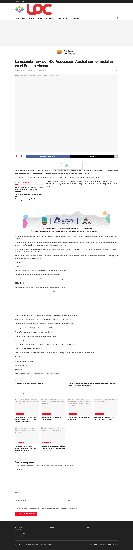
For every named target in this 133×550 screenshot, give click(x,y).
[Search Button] (117, 18)
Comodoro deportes (37, 373)
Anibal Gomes (21, 70)
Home (17, 18)
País (45, 18)
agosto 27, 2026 (20, 424)
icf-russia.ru (18, 528)
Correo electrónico (21, 500)
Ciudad (23, 18)
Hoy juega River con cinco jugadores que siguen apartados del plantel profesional (25, 448)
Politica (31, 18)
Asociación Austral (24, 373)
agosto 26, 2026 (99, 422)
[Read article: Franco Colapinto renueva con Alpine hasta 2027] (53, 407)
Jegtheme (49, 544)
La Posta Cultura (72, 18)
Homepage (115, 544)
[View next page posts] (31, 206)
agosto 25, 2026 (46, 450)
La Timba (23, 1)
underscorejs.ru (19, 536)
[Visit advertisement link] (66, 53)
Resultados (49, 373)
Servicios (17, 1)
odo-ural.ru (18, 530)
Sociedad (39, 18)
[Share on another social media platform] (116, 156)
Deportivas (60, 18)
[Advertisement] (66, 33)
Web (69, 500)
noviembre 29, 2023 (33, 70)
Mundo (51, 18)
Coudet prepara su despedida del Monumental (25, 200)
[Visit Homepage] (34, 9)
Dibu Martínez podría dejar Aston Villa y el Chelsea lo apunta (105, 418)
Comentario (19, 470)
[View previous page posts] (27, 206)
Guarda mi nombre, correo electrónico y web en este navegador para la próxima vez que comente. (47, 509)
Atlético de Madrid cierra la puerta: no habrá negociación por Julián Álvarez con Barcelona (29, 189)
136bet (52, 528)
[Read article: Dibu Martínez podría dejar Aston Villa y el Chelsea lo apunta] (106, 407)
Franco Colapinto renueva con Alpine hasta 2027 (28, 195)
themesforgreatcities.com (22, 534)
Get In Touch (102, 544)
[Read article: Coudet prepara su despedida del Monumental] (80, 407)
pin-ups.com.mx (19, 532)
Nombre (18, 492)
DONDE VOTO (93, 544)
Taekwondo (57, 373)
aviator (87, 528)
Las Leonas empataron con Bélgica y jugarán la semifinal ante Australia (53, 447)
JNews (20, 544)
